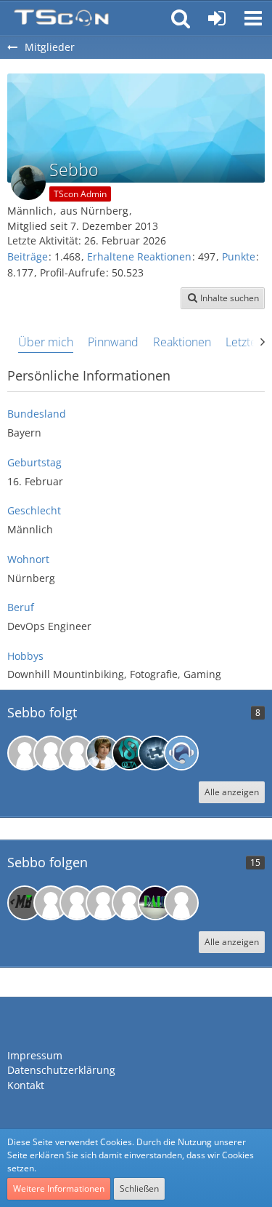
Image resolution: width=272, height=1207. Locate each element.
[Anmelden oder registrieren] (216, 18)
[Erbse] (50, 753)
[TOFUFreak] (181, 902)
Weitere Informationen (58, 1188)
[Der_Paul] (155, 902)
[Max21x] (50, 902)
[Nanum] (76, 902)
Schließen (139, 1188)
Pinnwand (113, 342)
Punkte (238, 256)
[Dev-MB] (24, 902)
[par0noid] (103, 753)
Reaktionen (182, 342)
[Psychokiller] (76, 753)
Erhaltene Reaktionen (139, 256)
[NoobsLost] (155, 753)
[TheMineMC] (103, 902)
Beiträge (27, 256)
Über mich (45, 342)
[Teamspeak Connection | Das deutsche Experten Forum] (61, 18)
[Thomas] (181, 753)
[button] (253, 18)
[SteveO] (24, 753)
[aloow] (129, 902)
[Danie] (129, 753)
